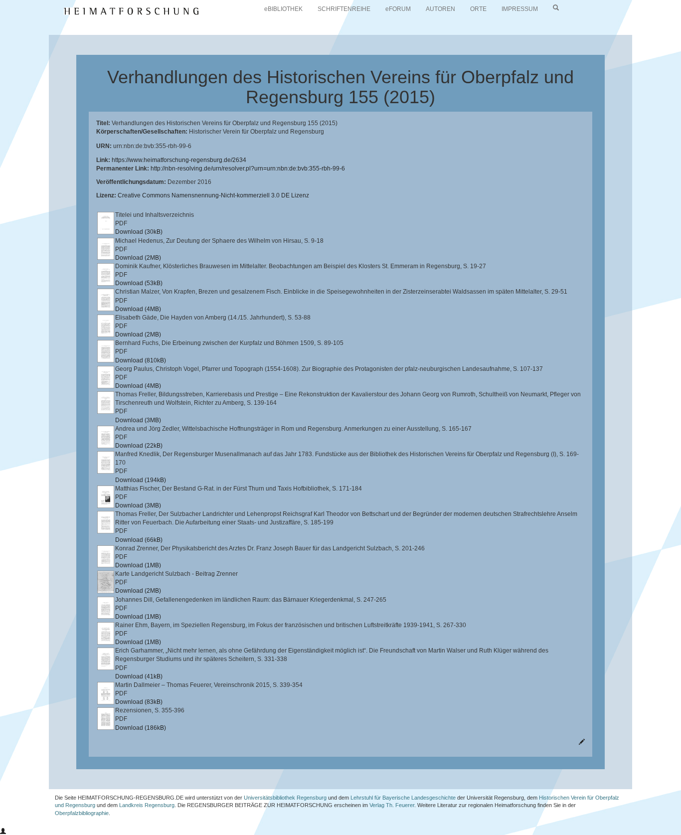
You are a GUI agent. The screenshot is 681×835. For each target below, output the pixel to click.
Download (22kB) (139, 445)
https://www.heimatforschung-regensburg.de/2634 (179, 160)
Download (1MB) (138, 565)
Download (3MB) (138, 420)
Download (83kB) (139, 701)
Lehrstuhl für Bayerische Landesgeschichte (403, 798)
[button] (3, 831)
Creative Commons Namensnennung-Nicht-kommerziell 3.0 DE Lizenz (213, 195)
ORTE (478, 8)
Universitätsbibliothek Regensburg (285, 798)
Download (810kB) (140, 360)
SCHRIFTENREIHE (344, 8)
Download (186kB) (140, 727)
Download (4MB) (138, 309)
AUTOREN (440, 8)
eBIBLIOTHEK (283, 8)
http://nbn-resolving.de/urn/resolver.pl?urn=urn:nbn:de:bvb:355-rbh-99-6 (248, 168)
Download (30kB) (139, 231)
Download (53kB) (139, 283)
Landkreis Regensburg (146, 805)
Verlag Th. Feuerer (391, 805)
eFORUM (398, 8)
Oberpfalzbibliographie (82, 813)
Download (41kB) (139, 676)
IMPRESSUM (520, 8)
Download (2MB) (138, 257)
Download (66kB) (139, 539)
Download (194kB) (140, 480)
